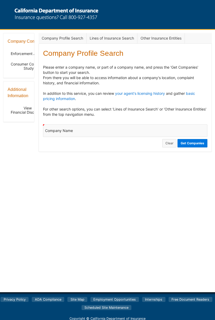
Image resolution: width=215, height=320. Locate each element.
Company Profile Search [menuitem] (62, 38)
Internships (153, 299)
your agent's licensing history (140, 93)
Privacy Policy (15, 299)
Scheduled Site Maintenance (106, 308)
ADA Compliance (48, 299)
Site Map (77, 299)
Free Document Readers (190, 299)
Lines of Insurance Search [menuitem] (112, 38)
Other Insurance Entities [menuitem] (161, 38)
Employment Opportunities (114, 299)
